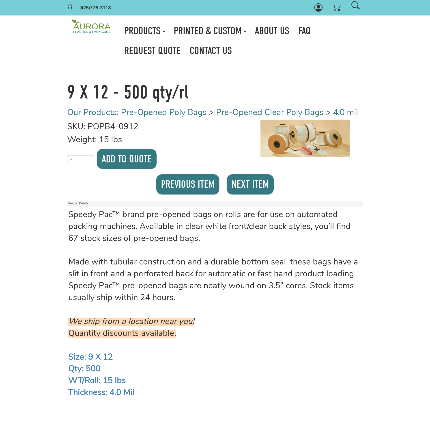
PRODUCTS (143, 31)
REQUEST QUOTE (152, 50)
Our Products (92, 113)
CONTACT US (211, 50)
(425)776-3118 (95, 8)
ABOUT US (272, 31)
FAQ (304, 31)
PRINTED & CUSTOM (209, 31)
